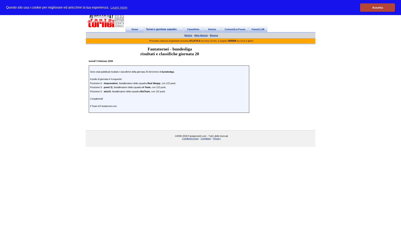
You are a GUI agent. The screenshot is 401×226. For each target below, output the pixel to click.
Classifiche (193, 29)
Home (135, 29)
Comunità (230, 29)
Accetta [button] (377, 7)
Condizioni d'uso (190, 138)
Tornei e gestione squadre (161, 29)
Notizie (212, 29)
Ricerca (214, 35)
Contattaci (206, 138)
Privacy (217, 138)
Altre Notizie (201, 35)
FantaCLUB (258, 29)
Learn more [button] (118, 7)
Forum (241, 29)
